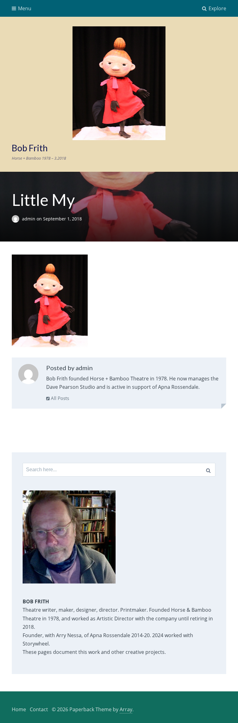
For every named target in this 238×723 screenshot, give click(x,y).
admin (29, 219)
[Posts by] (17, 219)
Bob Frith (30, 148)
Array (126, 709)
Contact (39, 709)
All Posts (59, 398)
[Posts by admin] (28, 375)
